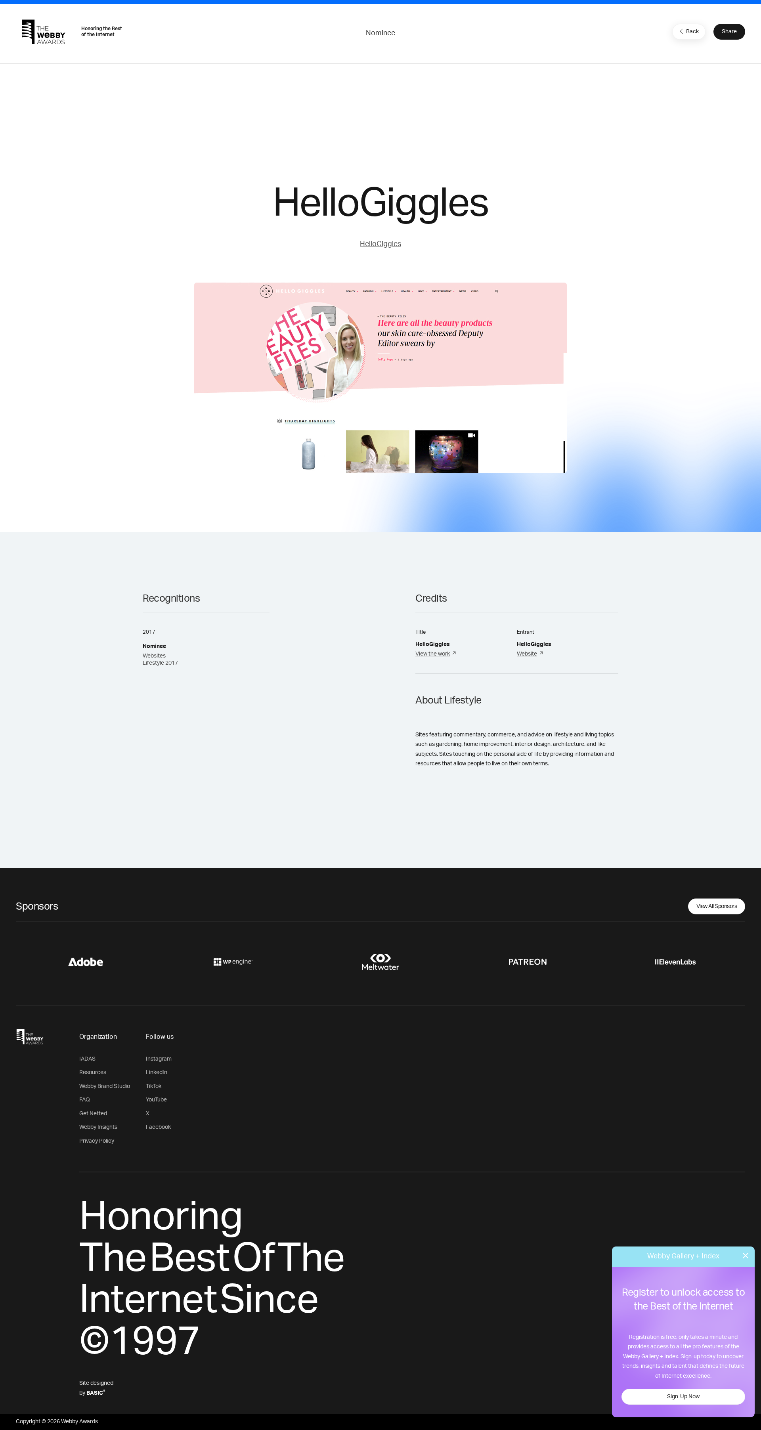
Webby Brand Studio (104, 1086)
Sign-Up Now (683, 1396)
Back (692, 31)
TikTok (153, 1086)
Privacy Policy (96, 1141)
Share (729, 31)
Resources (92, 1072)
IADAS (87, 1059)
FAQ (84, 1100)
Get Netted (93, 1113)
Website (527, 654)
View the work (432, 654)
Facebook (158, 1127)
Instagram (159, 1059)
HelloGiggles (380, 244)
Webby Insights (98, 1127)
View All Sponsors (716, 906)
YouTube (156, 1100)
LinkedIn (156, 1072)
